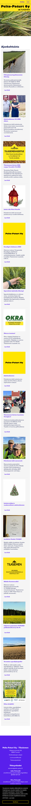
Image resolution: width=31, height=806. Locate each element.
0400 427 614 (16, 774)
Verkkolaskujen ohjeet (15, 755)
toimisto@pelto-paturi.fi (15, 768)
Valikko (22, 2)
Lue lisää (7, 90)
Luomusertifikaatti (15, 757)
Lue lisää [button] (11, 798)
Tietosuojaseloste (15, 760)
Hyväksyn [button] (15, 802)
